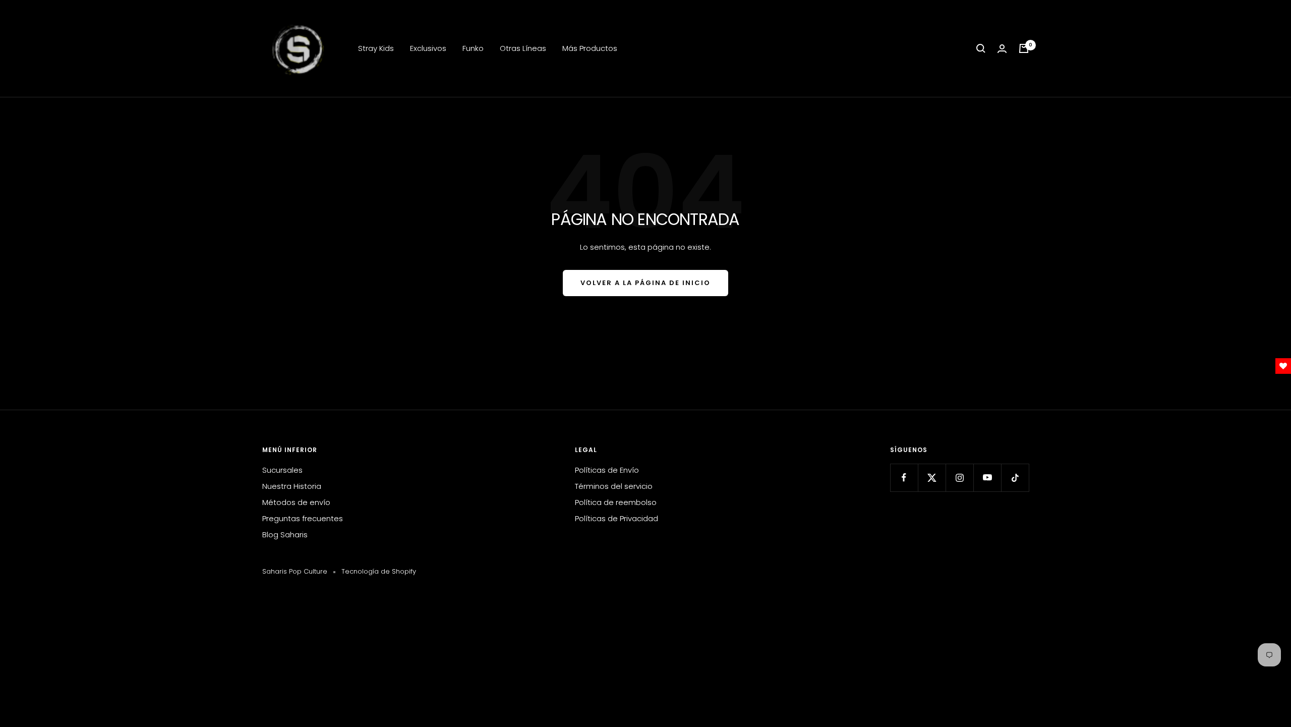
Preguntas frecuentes (302, 518)
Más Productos (589, 48)
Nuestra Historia (291, 486)
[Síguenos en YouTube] (987, 477)
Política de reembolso (616, 502)
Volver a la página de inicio (645, 283)
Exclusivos (428, 48)
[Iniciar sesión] (1002, 48)
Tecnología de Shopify (378, 571)
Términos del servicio (614, 486)
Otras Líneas (523, 48)
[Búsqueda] (980, 48)
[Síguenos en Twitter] (932, 477)
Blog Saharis (285, 534)
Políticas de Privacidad (616, 518)
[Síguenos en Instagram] (959, 477)
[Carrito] (1024, 48)
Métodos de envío (296, 502)
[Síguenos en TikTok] (1015, 477)
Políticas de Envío (607, 470)
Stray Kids (376, 48)
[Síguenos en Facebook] (904, 477)
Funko (473, 48)
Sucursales (282, 470)
